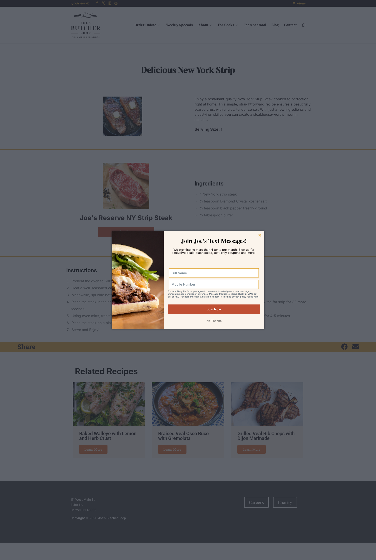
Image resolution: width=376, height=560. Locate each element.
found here (252, 296)
